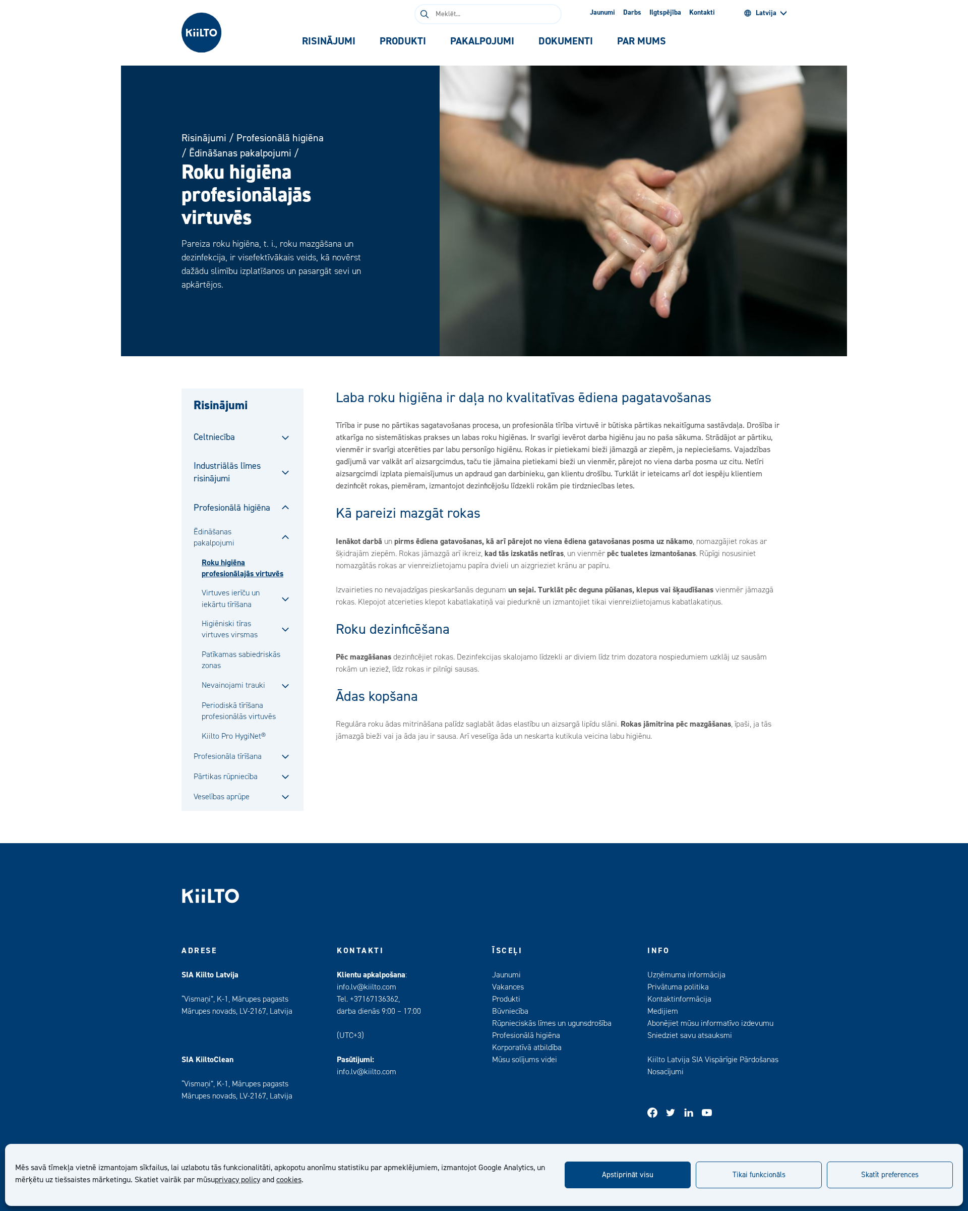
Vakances (508, 987)
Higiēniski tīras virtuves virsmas (230, 629)
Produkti (506, 999)
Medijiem (662, 1011)
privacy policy (237, 1180)
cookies (288, 1180)
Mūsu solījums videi (524, 1060)
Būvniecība (510, 1011)
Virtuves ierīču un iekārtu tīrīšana (231, 598)
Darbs (632, 12)
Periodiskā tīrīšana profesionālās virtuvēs (239, 711)
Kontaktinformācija (679, 999)
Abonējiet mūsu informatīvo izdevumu (710, 1023)
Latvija (766, 13)
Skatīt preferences (890, 1175)
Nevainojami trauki (233, 685)
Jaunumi (602, 12)
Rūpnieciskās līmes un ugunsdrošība (552, 1023)
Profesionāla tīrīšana (228, 756)
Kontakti (702, 12)
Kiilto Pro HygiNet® (234, 736)
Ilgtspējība (665, 12)
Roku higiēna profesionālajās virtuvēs (242, 568)
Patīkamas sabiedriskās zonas (241, 660)
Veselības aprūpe (222, 797)
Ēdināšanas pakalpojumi (240, 153)
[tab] (329, 41)
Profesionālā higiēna (280, 138)
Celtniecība (214, 437)
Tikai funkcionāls (759, 1175)
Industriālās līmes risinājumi (227, 472)
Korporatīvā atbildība (527, 1047)
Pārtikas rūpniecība (226, 777)
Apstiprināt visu (627, 1175)
